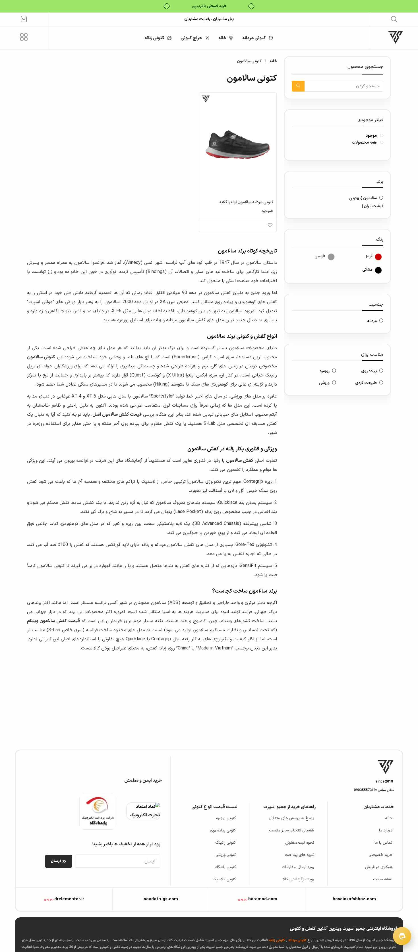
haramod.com (262, 899)
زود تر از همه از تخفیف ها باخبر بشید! (126, 844)
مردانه (372, 321)
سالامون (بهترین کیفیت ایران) (366, 202)
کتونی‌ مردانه (297, 940)
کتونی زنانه (277, 940)
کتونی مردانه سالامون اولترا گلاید (246, 202)
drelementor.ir (69, 899)
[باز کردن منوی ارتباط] (402, 936)
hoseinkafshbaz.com (354, 899)
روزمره (325, 371)
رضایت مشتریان (197, 19)
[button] (394, 19)
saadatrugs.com (161, 899)
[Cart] (23, 18)
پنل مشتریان (223, 19)
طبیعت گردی (366, 383)
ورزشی (324, 383)
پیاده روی (369, 371)
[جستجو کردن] (298, 86)
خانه (273, 61)
